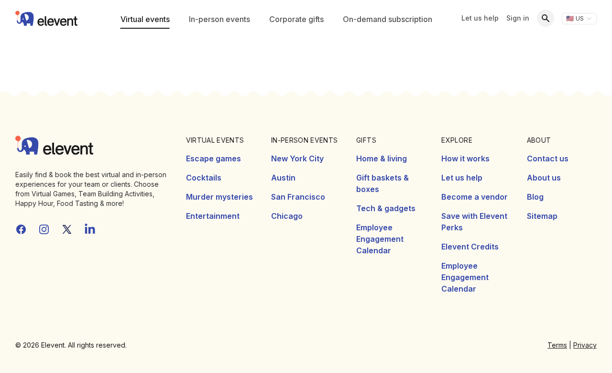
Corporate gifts (296, 19)
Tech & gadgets (385, 208)
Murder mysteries (219, 197)
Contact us (547, 158)
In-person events (219, 19)
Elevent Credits (470, 246)
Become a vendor (474, 197)
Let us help (480, 18)
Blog (535, 197)
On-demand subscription (387, 19)
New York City (297, 158)
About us (544, 177)
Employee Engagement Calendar (380, 239)
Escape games (213, 158)
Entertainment (213, 216)
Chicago (287, 216)
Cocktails (203, 177)
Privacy (585, 345)
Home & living (381, 158)
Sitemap (542, 216)
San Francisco (298, 197)
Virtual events (145, 19)
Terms (557, 345)
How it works (465, 158)
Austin (283, 177)
